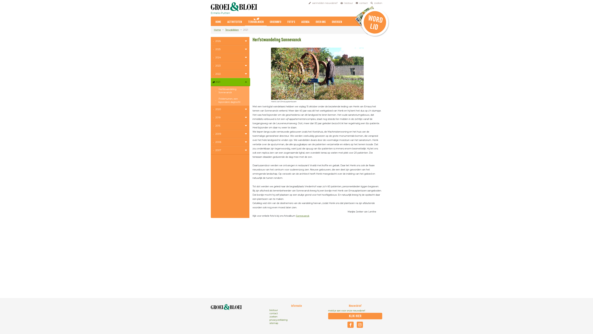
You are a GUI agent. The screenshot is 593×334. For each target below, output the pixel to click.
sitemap (273, 323)
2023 (218, 65)
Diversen (337, 22)
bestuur (273, 310)
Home (218, 22)
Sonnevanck (302, 215)
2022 (218, 74)
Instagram (360, 325)
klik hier (355, 316)
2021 (217, 82)
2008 (218, 142)
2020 (218, 109)
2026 (218, 41)
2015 (217, 125)
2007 (218, 150)
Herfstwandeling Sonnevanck (227, 91)
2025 (218, 49)
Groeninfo (275, 22)
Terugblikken (256, 22)
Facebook (350, 325)
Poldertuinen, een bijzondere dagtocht (229, 100)
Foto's (291, 22)
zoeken (273, 316)
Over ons (321, 22)
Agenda (305, 22)
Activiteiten (234, 22)
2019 (218, 117)
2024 (218, 57)
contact (273, 313)
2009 (218, 134)
